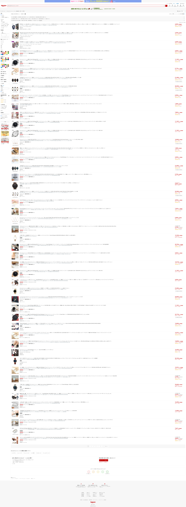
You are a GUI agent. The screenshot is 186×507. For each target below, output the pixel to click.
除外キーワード (3, 118)
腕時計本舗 (22, 354)
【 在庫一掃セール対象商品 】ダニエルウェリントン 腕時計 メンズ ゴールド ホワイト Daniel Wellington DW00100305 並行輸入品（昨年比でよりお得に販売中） (48, 235)
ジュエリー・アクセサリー (14, 478)
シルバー (2, 43)
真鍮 (1, 45)
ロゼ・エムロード (23, 241)
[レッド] (4, 53)
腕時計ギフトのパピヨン (24, 232)
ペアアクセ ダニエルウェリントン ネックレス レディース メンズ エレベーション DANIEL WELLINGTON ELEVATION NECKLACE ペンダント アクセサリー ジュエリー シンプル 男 (51, 296)
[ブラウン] (5, 51)
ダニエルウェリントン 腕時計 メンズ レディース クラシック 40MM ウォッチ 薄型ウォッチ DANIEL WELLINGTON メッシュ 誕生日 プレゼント (44, 288)
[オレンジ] (5, 53)
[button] (182, 3)
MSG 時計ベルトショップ (24, 39)
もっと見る (13, 463)
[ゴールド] (2, 61)
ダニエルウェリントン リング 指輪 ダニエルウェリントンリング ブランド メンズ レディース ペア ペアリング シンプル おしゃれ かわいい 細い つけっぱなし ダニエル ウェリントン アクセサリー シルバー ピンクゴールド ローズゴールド (61, 68)
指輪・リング (33, 478)
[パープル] (5, 59)
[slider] (0, 33)
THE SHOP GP (23, 154)
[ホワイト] (4, 51)
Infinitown (22, 179)
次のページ (106, 446)
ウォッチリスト (23, 82)
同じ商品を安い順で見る (179, 81)
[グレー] (2, 51)
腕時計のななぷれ (23, 407)
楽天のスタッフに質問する (103, 460)
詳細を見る (40, 20)
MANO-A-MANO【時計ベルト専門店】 (26, 48)
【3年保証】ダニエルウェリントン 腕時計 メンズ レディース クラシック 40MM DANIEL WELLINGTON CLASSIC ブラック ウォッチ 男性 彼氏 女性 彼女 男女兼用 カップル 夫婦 (50, 77)
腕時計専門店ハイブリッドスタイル (25, 162)
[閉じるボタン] (184, 17)
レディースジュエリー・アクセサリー (24, 478)
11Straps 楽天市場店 (23, 108)
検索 (5, 121)
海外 (3, 85)
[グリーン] (8, 53)
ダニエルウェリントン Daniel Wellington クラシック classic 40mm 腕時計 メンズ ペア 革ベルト (36, 349)
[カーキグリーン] (8, 51)
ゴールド (2, 44)
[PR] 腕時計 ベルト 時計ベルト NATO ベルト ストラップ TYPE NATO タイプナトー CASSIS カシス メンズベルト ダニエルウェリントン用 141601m (45, 41)
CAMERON (22, 417)
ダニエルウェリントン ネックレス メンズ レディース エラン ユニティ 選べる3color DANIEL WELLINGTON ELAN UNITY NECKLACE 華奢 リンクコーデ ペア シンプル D (49, 217)
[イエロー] (7, 53)
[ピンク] (1, 53)
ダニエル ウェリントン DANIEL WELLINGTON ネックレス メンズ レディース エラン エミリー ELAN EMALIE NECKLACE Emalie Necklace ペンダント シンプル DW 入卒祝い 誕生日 (51, 139)
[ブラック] (1, 51)
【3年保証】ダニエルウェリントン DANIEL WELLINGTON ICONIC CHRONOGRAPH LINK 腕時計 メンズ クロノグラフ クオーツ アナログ (44, 165)
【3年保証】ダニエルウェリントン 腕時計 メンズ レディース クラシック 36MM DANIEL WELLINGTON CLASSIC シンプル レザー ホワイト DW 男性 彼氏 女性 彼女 (48, 86)
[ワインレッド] (2, 53)
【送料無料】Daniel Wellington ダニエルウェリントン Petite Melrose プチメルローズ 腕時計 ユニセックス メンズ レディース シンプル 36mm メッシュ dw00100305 (48, 410)
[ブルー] (1, 54)
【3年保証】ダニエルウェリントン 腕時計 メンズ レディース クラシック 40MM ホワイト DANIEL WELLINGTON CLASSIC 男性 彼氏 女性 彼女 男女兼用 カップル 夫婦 (49, 191)
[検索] (166, 6)
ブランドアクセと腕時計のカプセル (25, 100)
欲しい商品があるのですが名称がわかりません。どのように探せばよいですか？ (23, 459)
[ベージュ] (7, 51)
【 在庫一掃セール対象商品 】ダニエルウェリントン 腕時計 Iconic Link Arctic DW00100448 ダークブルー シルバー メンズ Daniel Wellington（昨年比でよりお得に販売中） (49, 384)
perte (21, 364)
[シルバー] (4, 61)
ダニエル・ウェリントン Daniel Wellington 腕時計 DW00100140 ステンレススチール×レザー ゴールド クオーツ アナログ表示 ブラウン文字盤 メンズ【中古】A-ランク (50, 182)
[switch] (8, 95)
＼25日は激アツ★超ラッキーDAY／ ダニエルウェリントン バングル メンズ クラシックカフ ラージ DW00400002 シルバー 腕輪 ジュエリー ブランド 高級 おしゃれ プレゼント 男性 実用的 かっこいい (54, 402)
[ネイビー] (2, 54)
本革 (1, 46)
